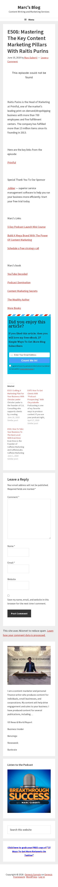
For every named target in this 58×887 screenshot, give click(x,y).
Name (11, 546)
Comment (13, 496)
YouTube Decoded (17, 274)
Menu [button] (31, 19)
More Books (14, 308)
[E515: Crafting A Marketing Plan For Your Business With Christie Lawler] (17, 405)
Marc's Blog (29, 7)
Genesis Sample (33, 874)
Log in (42, 876)
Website (11, 579)
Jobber (11, 188)
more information (26, 369)
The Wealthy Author (18, 299)
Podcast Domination (18, 282)
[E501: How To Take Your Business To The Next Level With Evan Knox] (17, 443)
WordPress (31, 876)
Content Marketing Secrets (22, 291)
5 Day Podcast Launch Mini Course (26, 226)
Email (11, 562)
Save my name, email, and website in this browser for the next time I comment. (28, 601)
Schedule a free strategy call (23, 248)
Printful (11, 162)
